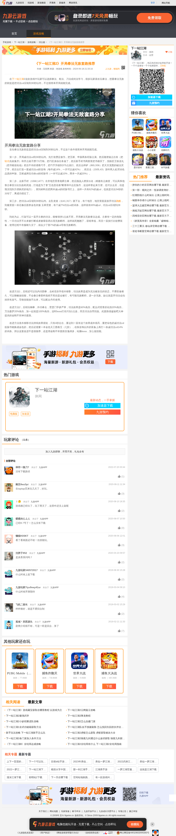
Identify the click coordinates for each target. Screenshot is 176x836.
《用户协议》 (45, 833)
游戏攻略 (38, 33)
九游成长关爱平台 (107, 811)
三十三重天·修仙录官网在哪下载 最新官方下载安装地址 (152, 226)
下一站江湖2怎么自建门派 (81, 721)
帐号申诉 (76, 811)
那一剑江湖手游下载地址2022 (81, 770)
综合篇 (42, 42)
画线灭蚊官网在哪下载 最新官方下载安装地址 (152, 210)
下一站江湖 (19, 42)
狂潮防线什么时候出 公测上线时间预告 (152, 195)
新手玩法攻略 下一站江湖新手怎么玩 (25, 732)
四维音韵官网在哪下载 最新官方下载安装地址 (152, 215)
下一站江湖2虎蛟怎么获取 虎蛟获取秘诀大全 (91, 732)
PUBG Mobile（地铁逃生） (20, 673)
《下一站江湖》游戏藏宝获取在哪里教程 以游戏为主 (34, 710)
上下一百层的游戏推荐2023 (15, 762)
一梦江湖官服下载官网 (126, 770)
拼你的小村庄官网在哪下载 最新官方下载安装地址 (152, 184)
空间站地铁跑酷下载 (81, 778)
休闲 (38, 396)
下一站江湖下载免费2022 (37, 770)
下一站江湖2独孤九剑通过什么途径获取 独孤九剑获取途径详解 (96, 738)
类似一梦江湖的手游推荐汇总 (103, 762)
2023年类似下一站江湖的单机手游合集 (81, 762)
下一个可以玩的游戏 (37, 762)
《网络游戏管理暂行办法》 (67, 833)
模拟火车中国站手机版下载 (59, 770)
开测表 (52, 3)
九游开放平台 (90, 811)
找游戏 (31, 3)
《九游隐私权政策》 (25, 833)
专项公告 (122, 811)
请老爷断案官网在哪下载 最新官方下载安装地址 (152, 231)
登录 (153, 3)
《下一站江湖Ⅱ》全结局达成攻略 (23, 744)
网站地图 (54, 811)
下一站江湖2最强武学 (17, 715)
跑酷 (118, 201)
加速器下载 (105, 405)
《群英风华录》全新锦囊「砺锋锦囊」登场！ (152, 221)
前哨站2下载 (35, 777)
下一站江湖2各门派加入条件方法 (23, 738)
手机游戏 (7, 42)
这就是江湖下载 (148, 769)
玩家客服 (65, 811)
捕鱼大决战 (109, 673)
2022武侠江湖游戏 (125, 762)
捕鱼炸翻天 (49, 673)
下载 (110, 361)
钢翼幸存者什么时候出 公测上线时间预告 (152, 200)
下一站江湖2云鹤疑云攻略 (81, 710)
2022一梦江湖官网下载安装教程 (15, 770)
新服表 (62, 3)
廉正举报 (133, 811)
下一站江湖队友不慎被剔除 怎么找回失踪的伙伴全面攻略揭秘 (96, 727)
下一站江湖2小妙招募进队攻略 (22, 721)
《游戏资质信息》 (92, 833)
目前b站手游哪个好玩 (59, 762)
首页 (14, 33)
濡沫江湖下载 (14, 777)
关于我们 (43, 811)
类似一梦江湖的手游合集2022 (148, 762)
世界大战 (79, 673)
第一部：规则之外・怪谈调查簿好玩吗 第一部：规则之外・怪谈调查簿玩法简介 (152, 190)
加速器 (25, 414)
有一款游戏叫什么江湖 (103, 778)
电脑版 (13, 414)
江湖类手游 (101, 769)
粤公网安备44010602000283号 (134, 833)
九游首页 (20, 3)
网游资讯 (73, 3)
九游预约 (102, 412)
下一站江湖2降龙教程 (79, 715)
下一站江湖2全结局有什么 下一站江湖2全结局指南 (95, 744)
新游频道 (41, 3)
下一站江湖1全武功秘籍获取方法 (23, 727)
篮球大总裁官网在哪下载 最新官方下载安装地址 (152, 205)
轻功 (7, 161)
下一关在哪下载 (59, 777)
